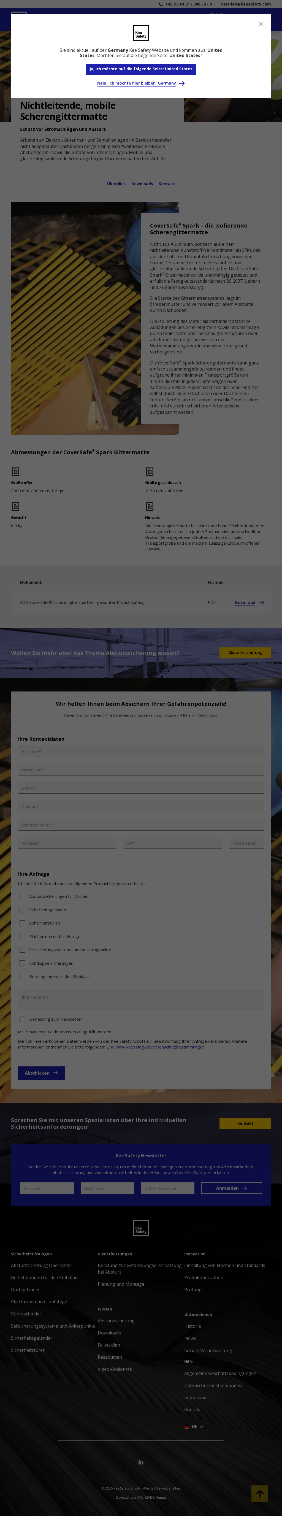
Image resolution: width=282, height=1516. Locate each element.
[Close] (261, 24)
